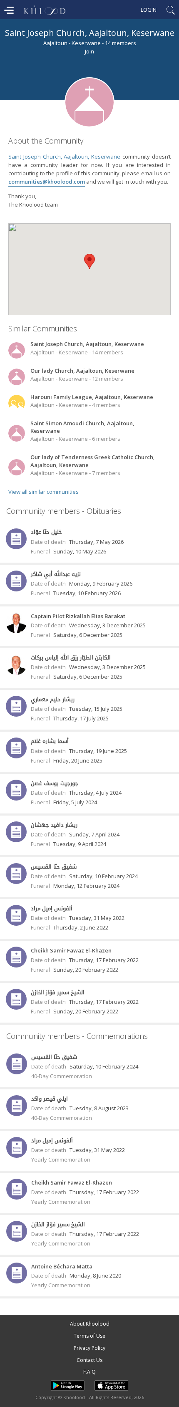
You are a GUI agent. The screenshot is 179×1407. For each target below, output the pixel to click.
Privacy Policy (89, 1347)
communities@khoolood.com (46, 181)
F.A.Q (89, 1371)
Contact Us (89, 1360)
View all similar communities (43, 491)
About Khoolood (89, 1323)
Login (149, 9)
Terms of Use (89, 1335)
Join (89, 51)
